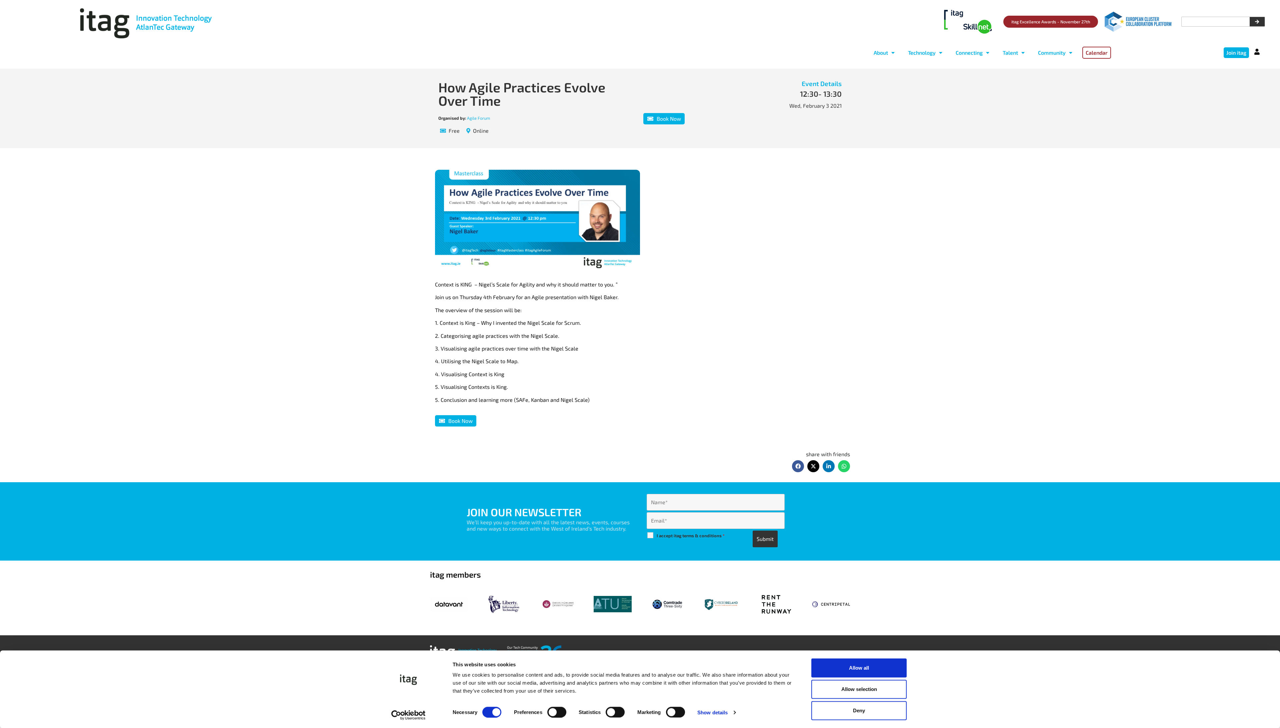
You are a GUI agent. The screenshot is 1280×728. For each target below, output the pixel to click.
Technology (922, 52)
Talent (1010, 52)
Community (1052, 52)
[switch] (556, 712)
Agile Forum (478, 118)
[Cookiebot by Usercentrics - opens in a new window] (408, 715)
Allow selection (859, 689)
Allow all (859, 668)
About (881, 52)
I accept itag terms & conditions (691, 535)
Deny (859, 710)
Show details (712, 712)
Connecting (969, 52)
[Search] (1257, 21)
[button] (798, 466)
